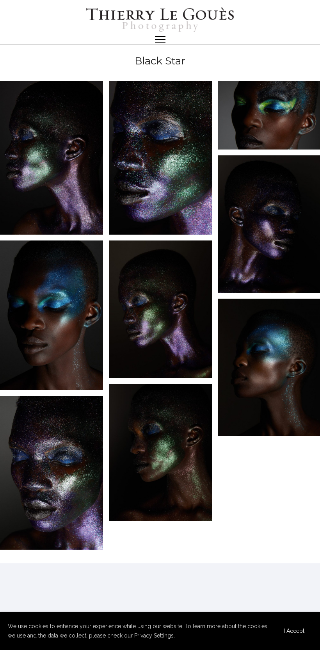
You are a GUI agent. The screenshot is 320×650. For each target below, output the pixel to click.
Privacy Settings (154, 635)
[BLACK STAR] (51, 158)
